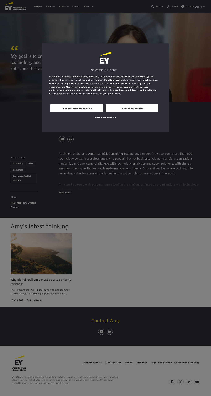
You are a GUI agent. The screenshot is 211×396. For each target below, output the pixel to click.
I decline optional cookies (77, 108)
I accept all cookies (132, 108)
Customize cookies (104, 117)
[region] (105, 87)
